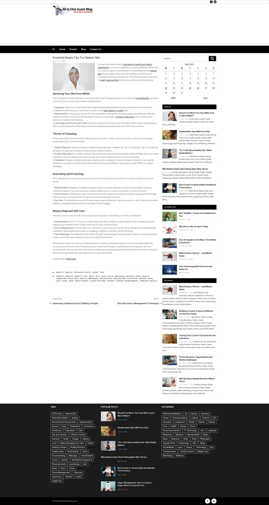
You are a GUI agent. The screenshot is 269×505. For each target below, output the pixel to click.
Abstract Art (198, 342)
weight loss (57, 481)
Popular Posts (82, 272)
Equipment (180, 422)
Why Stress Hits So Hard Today (193, 226)
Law (202, 430)
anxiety (60, 276)
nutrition (64, 460)
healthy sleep (182, 162)
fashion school (203, 298)
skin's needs (82, 281)
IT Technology (190, 430)
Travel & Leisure (187, 451)
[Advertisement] (162, 24)
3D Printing (57, 414)
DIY (188, 369)
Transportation (169, 451)
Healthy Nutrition (77, 447)
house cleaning (58, 456)
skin (71, 281)
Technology (201, 447)
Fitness (203, 323)
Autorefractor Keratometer (64, 422)
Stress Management (127, 281)
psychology (177, 143)
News (165, 439)
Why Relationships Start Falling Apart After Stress (185, 169)
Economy (194, 369)
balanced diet (86, 422)
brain (211, 191)
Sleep (95, 272)
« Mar (173, 98)
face (104, 276)
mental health (184, 141)
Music (205, 435)
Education (181, 323)
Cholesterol (75, 426)
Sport (185, 329)
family (66, 439)
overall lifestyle (142, 98)
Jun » (205, 98)
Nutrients (194, 141)
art (205, 342)
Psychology (167, 143)
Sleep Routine (98, 281)
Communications (169, 323)
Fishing (86, 439)
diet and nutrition (59, 435)
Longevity (178, 301)
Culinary (213, 135)
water (78, 477)
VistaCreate (71, 259)
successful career (206, 329)
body (91, 276)
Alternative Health (197, 135)
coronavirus (89, 426)
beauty (69, 276)
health (83, 278)
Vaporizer (78, 472)
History (165, 301)
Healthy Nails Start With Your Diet (194, 131)
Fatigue (130, 276)
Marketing (187, 390)
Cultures (190, 295)
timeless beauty (149, 281)
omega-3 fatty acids (125, 117)
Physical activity (59, 464)
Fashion (171, 298)
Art (195, 293)
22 (166, 88)
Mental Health (182, 326)
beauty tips (81, 276)
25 (190, 88)
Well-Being (202, 143)
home (84, 451)
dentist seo (57, 430)
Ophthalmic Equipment (82, 460)
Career (194, 320)
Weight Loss (192, 143)
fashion (179, 298)
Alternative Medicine (172, 414)
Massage (93, 278)
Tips (102, 272)
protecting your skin (125, 278)
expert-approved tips (109, 80)
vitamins (69, 477)
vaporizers (56, 477)
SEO (205, 390)
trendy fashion (185, 304)
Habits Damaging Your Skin (72, 443)
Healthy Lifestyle (185, 122)
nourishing (106, 278)
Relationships (178, 178)
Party (194, 439)
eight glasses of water (113, 110)
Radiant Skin (146, 278)
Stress (111, 281)
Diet (98, 276)
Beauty (60, 272)
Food (181, 138)
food (138, 276)
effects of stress (193, 323)
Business (182, 295)
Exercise (55, 439)
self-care (61, 281)
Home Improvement (172, 430)
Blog (83, 49)
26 (198, 88)
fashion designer (189, 298)
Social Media (167, 304)
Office (191, 326)
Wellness (171, 125)
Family (190, 172)
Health (69, 272)
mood (188, 175)
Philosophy (199, 326)
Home (62, 49)
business (187, 344)
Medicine (180, 435)
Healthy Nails (206, 138)
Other (194, 175)
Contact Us (95, 49)
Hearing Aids (73, 451)
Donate (73, 49)
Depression (182, 172)
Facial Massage (116, 276)
